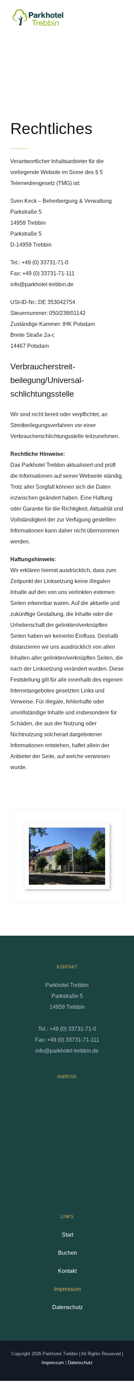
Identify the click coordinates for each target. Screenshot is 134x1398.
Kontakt (67, 1271)
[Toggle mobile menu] (121, 21)
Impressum (67, 1289)
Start (67, 1235)
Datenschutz (67, 1307)
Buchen (67, 1253)
